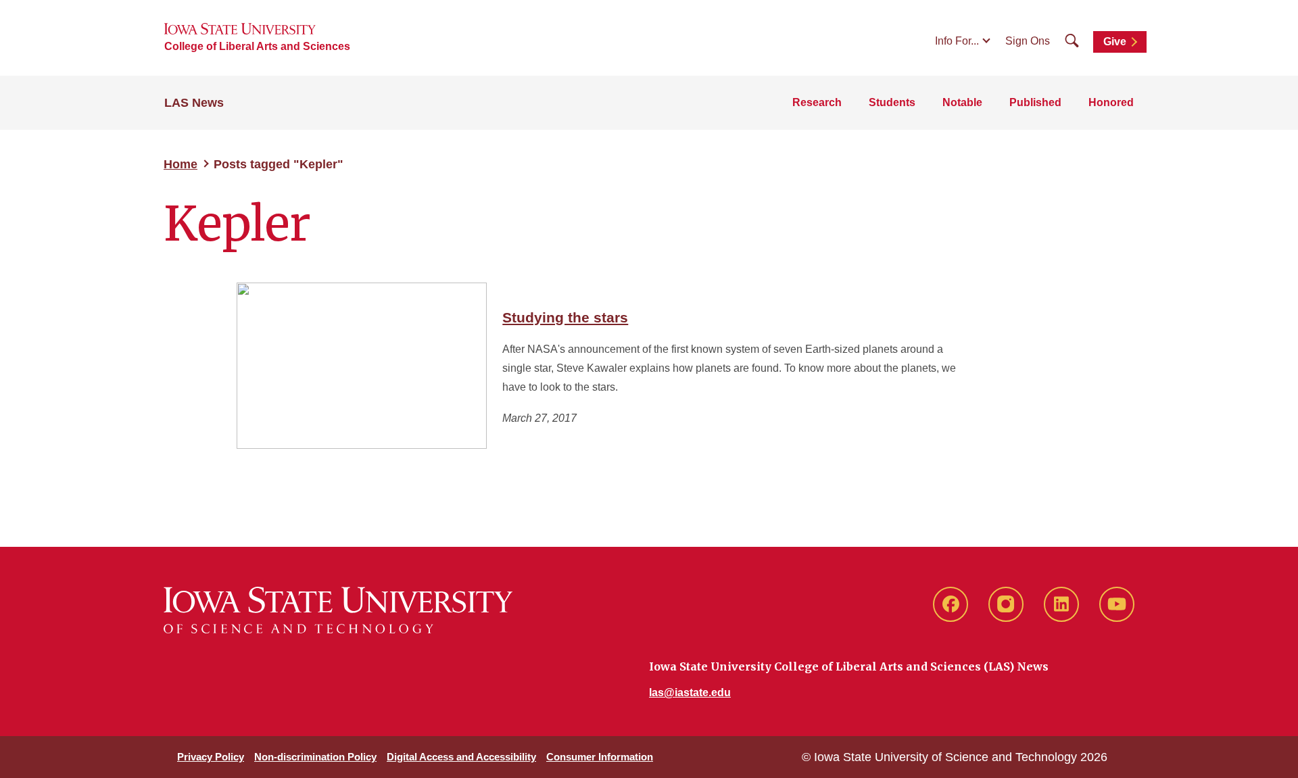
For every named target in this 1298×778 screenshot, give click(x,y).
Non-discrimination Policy (315, 756)
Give (1114, 41)
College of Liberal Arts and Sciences (257, 46)
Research (817, 102)
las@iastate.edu (690, 692)
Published (1035, 102)
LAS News (194, 103)
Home (180, 164)
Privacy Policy (210, 756)
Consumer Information (599, 756)
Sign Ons (1027, 41)
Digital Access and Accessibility (461, 756)
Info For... (957, 41)
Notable (962, 102)
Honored (1111, 102)
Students (892, 102)
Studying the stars (565, 317)
